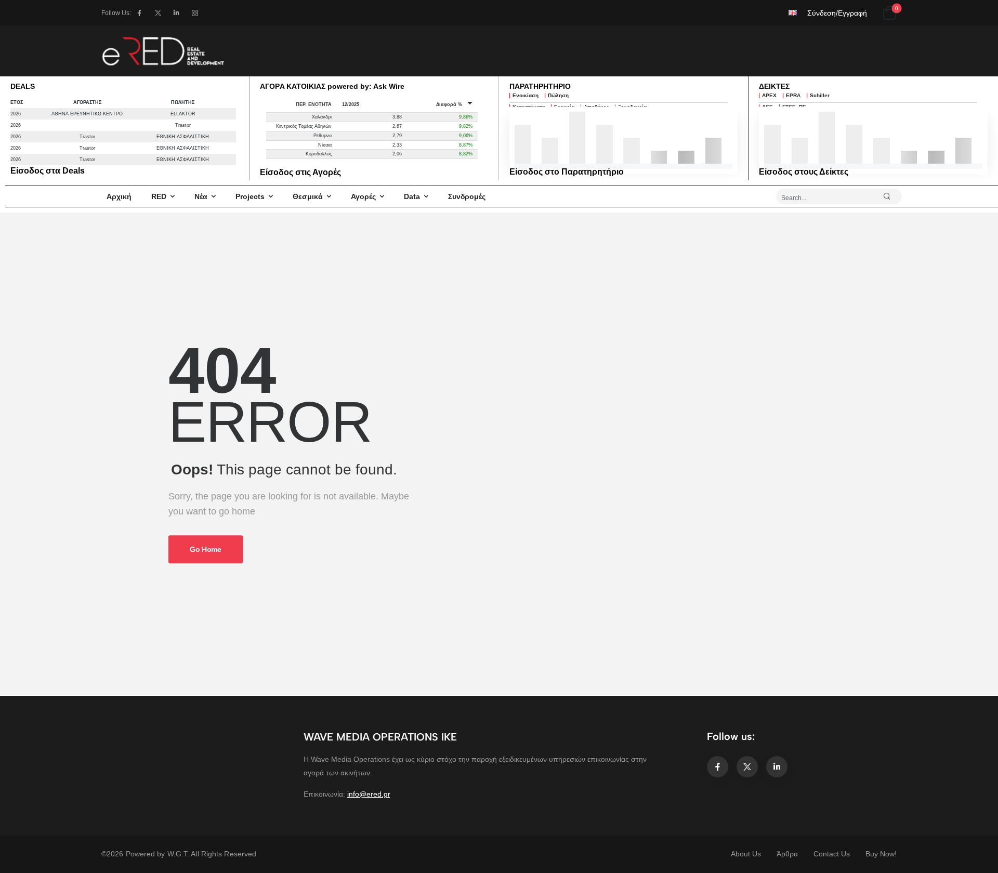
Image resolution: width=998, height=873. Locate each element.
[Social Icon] (140, 13)
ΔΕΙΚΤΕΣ (774, 86)
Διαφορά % (449, 104)
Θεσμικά (308, 196)
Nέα (200, 196)
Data (412, 196)
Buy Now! (881, 854)
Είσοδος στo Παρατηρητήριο (566, 171)
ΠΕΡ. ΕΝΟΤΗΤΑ (314, 104)
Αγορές (363, 196)
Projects (250, 196)
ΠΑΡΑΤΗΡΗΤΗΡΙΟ (540, 86)
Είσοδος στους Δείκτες (803, 171)
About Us (746, 854)
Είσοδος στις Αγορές (300, 172)
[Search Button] (891, 196)
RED (158, 196)
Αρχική (119, 196)
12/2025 (350, 104)
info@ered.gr (368, 794)
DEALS (22, 86)
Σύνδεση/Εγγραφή (837, 13)
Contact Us (831, 854)
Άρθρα (787, 854)
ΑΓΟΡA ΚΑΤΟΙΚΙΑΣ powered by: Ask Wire (332, 86)
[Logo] (163, 51)
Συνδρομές (466, 196)
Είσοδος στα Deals (47, 170)
